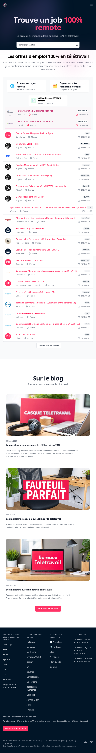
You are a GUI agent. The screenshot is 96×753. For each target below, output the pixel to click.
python (86, 197)
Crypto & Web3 (33, 657)
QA (27, 667)
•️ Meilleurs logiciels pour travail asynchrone (83, 650)
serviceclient (82, 111)
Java (5, 664)
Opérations (31, 681)
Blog (52, 652)
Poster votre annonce (15, 728)
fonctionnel (85, 144)
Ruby (5, 654)
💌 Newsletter (56, 642)
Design (29, 662)
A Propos (54, 657)
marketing (85, 218)
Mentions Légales (57, 740)
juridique (91, 207)
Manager (30, 647)
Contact (53, 667)
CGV (45, 740)
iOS (4, 674)
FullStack (30, 642)
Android (7, 679)
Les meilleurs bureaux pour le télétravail (29, 589)
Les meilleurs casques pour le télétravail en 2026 (33, 445)
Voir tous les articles (48, 608)
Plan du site (55, 662)
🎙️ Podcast (55, 647)
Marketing (31, 652)
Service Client (32, 699)
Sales (28, 704)
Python (6, 659)
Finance (30, 709)
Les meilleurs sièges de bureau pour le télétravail (33, 518)
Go (4, 669)
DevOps (30, 671)
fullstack (86, 186)
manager (86, 165)
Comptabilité (32, 676)
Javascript (7, 644)
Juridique (30, 694)
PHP (5, 649)
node (87, 133)
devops (86, 228)
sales (87, 154)
